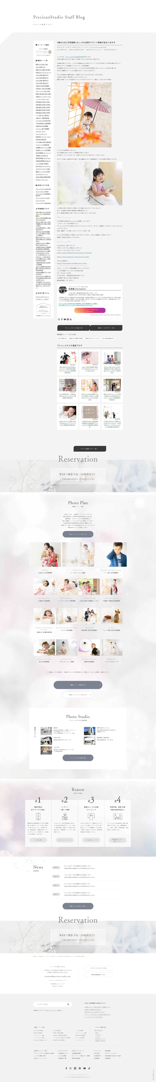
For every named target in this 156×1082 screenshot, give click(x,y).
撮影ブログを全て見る (42, 64)
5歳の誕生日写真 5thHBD (43, 113)
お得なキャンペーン (71, 221)
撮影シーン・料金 (39, 1027)
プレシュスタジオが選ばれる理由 (44, 1053)
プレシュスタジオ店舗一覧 (73, 328)
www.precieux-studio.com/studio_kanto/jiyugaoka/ (105, 314)
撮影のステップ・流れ (40, 1051)
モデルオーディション (42, 180)
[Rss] (71, 319)
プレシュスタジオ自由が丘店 (74, 57)
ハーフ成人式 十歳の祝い (42, 115)
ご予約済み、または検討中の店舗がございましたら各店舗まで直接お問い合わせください (58, 971)
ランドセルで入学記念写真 (43, 121)
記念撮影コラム (63, 1053)
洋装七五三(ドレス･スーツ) (94, 49)
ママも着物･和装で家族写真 (43, 142)
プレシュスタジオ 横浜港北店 (43, 203)
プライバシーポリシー (111, 1053)
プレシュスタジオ (40, 200)
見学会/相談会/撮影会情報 (43, 177)
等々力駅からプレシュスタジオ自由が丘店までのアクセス (76, 305)
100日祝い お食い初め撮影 (43, 88)
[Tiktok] (89, 1068)
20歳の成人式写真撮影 (42, 126)
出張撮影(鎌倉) (76, 1053)
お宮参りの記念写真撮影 (42, 86)
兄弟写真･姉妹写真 (41, 139)
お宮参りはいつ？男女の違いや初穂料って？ (97, 1007)
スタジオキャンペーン (42, 174)
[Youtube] (65, 319)
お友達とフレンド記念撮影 (43, 150)
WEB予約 (97, 1053)
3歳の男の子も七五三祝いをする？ (94, 1012)
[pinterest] (80, 1068)
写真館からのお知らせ (42, 155)
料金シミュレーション (40, 1058)
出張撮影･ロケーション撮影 (43, 147)
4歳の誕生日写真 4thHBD (43, 110)
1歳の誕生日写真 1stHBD (43, 102)
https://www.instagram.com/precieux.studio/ (73, 257)
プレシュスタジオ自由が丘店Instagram (89, 310)
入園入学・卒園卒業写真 (42, 118)
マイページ (97, 1051)
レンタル (43, 55)
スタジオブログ (63, 1051)
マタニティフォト (41, 131)
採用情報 (107, 1051)
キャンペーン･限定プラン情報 (81, 1056)
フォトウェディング (41, 134)
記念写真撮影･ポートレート (43, 153)
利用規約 (107, 1058)
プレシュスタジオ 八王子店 (43, 198)
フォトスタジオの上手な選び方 (93, 1017)
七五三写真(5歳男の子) (42, 80)
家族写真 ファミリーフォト (43, 137)
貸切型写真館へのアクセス (43, 158)
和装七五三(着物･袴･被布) (76, 49)
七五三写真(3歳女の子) (110, 49)
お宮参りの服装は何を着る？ (92, 1009)
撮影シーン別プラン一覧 (106, 328)
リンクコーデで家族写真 (42, 145)
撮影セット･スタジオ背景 (43, 172)
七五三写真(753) (62, 49)
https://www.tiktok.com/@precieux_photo (72, 263)
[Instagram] (59, 319)
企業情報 (96, 1058)
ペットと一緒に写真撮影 (42, 129)
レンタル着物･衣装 (40, 1056)
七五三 (38, 55)
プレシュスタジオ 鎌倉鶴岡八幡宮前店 (43, 194)
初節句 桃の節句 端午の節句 (43, 94)
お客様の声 (97, 1056)
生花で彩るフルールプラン (43, 166)
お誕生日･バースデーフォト (43, 96)
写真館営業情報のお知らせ (43, 161)
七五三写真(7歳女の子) (42, 83)
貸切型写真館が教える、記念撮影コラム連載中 (43, 298)
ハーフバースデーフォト (42, 99)
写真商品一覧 (62, 1058)
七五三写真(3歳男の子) (42, 78)
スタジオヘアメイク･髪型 (43, 169)
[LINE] (75, 1068)
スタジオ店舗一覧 (100, 1027)
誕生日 (48, 55)
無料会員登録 (76, 1058)
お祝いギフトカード (78, 1051)
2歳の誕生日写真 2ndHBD (43, 105)
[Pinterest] (68, 319)
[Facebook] (62, 319)
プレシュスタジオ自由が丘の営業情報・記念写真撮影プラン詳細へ (78, 303)
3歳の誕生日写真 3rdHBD (43, 107)
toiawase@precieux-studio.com (58, 976)
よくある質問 (62, 1056)
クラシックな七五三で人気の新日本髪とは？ (97, 1014)
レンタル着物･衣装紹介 (42, 163)
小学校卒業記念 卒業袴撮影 (43, 123)
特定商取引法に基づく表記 (113, 1056)
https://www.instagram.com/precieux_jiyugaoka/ (74, 253)
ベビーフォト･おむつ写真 (43, 91)
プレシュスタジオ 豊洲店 (42, 191)
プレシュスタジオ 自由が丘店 (98, 47)
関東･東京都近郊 (98, 1030)
